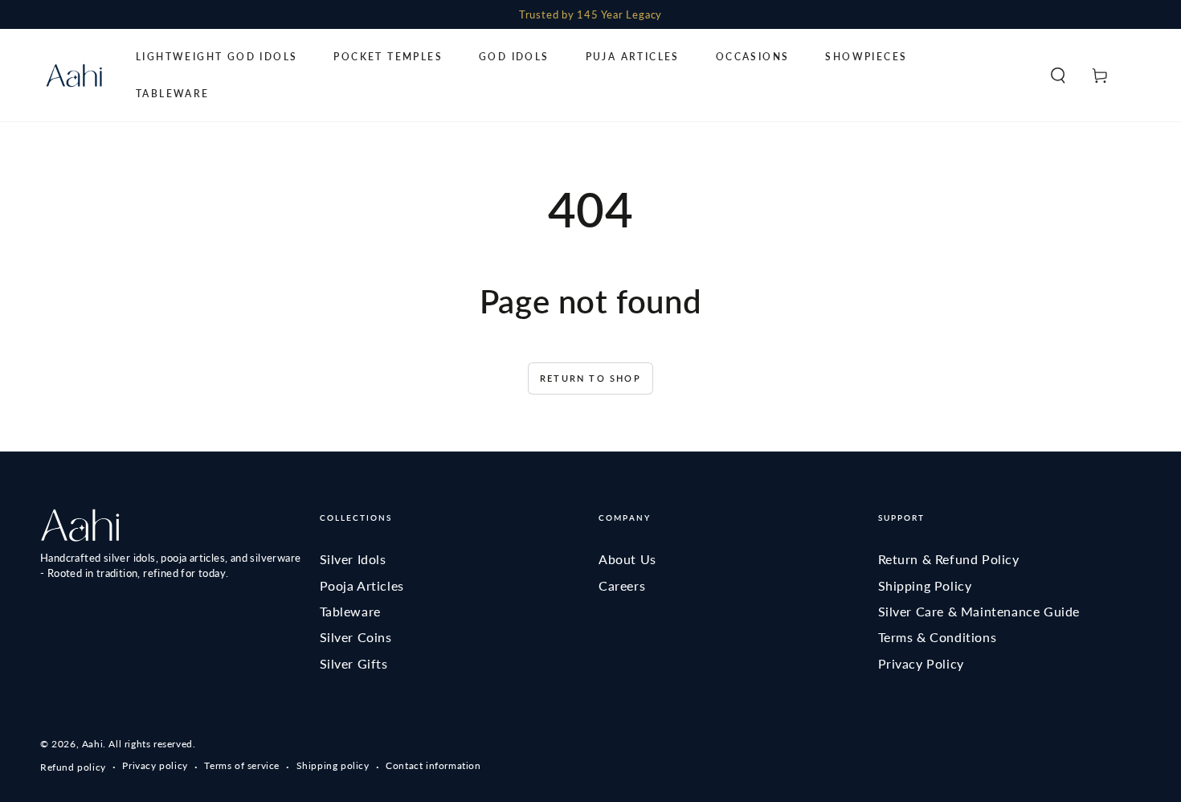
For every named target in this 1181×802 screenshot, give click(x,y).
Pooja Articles (362, 585)
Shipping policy (333, 765)
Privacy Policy (921, 663)
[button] (1058, 75)
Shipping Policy (925, 585)
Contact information (433, 765)
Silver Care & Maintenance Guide (979, 611)
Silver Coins (356, 636)
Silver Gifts (354, 663)
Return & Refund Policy (949, 559)
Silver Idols (353, 559)
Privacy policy (154, 765)
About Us (627, 559)
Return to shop (590, 378)
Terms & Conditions (937, 636)
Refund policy (73, 767)
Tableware (350, 611)
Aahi (92, 744)
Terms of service (242, 765)
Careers (622, 585)
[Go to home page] (74, 75)
